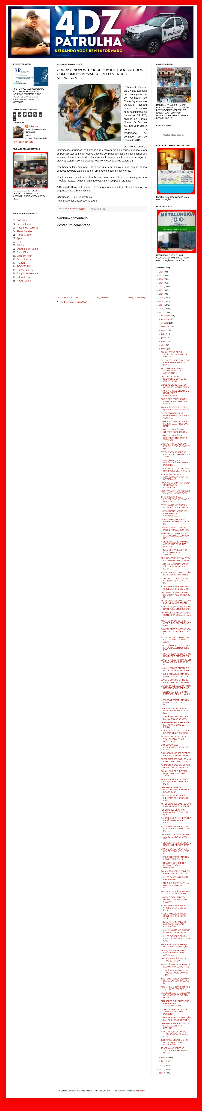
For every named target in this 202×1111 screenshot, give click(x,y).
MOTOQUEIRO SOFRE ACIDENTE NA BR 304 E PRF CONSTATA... (176, 844)
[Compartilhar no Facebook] (101, 208)
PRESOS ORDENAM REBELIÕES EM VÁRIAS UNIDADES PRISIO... (175, 724)
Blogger (141, 1091)
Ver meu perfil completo (23, 142)
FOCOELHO (24, 266)
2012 (161, 1073)
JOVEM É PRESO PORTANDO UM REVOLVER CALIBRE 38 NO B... (176, 662)
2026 (161, 272)
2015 (161, 312)
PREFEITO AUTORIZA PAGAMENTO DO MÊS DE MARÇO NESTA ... (173, 379)
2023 (161, 283)
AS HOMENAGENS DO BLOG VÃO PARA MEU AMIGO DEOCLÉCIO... (174, 739)
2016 (161, 309)
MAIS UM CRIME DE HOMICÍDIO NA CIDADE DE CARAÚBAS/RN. (175, 393)
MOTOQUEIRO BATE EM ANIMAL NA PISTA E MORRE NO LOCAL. (175, 885)
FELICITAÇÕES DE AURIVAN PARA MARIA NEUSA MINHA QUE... (174, 812)
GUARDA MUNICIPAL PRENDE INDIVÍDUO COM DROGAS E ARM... (174, 798)
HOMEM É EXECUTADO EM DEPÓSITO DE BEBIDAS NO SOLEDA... (174, 899)
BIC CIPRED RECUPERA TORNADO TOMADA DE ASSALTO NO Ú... (172, 370)
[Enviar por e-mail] (92, 208)
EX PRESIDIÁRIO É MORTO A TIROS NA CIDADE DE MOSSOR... (174, 1011)
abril (163, 345)
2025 (161, 275)
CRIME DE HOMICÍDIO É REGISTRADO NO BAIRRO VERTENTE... (174, 438)
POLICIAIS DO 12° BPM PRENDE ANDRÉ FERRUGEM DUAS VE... (175, 837)
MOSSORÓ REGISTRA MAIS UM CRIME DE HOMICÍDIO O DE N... (175, 702)
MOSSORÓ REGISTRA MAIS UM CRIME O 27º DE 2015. (175, 858)
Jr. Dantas (72, 209)
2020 (161, 294)
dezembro (165, 316)
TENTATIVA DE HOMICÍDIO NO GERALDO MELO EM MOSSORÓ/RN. (174, 1042)
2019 (161, 298)
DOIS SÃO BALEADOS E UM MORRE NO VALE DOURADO (175, 529)
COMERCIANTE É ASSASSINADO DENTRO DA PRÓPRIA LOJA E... (176, 631)
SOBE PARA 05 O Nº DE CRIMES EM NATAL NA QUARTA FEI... (175, 492)
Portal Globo (24, 234)
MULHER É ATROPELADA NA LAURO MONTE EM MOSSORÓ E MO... (176, 938)
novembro (165, 319)
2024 (161, 279)
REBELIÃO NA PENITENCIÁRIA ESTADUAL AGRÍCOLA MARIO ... (175, 694)
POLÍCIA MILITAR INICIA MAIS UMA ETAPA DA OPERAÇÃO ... (175, 945)
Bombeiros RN (25, 270)
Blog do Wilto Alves (28, 273)
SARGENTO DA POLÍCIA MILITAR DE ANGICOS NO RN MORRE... (176, 766)
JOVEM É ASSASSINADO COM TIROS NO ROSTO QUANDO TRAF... (174, 972)
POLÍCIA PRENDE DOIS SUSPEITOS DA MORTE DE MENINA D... (174, 354)
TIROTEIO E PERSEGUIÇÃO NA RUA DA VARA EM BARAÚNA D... (175, 981)
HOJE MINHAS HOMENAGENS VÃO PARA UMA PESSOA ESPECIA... (174, 566)
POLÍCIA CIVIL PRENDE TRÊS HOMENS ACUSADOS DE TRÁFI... (174, 773)
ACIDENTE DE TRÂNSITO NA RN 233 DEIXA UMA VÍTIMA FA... (175, 892)
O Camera (22, 220)
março (164, 349)
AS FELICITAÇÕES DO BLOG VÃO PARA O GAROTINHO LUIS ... (176, 760)
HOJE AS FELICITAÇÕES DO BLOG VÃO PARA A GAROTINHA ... (173, 865)
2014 (161, 1066)
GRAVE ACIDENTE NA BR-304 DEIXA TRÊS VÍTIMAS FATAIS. (175, 386)
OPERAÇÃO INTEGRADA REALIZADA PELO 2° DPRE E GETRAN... (175, 415)
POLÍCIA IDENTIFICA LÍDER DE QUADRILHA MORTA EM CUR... (176, 408)
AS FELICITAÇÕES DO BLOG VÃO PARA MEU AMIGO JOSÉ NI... (176, 602)
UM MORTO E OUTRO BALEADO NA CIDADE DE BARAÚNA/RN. (175, 470)
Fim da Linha (24, 224)
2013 (161, 1069)
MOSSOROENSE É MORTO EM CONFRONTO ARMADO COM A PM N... (175, 828)
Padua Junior (24, 280)
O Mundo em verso (27, 248)
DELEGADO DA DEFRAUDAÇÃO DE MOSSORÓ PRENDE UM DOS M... (175, 995)
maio (163, 341)
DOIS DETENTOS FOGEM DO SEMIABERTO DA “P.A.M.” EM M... (175, 851)
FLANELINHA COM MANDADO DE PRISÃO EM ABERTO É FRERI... (176, 820)
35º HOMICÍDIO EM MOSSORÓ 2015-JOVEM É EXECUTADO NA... (175, 536)
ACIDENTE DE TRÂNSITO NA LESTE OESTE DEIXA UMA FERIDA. (174, 401)
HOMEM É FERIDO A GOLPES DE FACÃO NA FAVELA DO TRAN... (175, 966)
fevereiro (165, 1057)
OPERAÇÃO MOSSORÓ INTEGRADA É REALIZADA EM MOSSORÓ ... (175, 462)
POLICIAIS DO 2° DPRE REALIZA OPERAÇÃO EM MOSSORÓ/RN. (175, 485)
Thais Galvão (24, 231)
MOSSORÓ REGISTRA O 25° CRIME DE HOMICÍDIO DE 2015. (173, 916)
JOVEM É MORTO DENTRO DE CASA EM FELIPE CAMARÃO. (175, 681)
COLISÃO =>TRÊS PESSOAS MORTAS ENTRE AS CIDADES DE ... (175, 446)
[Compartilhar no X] (98, 208)
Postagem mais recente (68, 297)
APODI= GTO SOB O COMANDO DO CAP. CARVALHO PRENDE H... (175, 595)
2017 (161, 305)
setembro (165, 327)
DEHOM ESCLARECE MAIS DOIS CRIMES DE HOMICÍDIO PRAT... (175, 362)
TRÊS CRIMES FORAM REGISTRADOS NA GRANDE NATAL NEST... (175, 499)
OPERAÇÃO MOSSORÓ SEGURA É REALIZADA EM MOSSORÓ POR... (175, 648)
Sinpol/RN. (23, 252)
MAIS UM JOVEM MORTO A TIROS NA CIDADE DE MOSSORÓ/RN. (176, 608)
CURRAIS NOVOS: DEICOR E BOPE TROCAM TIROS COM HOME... (174, 423)
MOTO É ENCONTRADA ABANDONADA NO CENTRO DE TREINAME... (174, 477)
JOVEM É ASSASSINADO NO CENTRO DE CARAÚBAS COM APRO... (175, 454)
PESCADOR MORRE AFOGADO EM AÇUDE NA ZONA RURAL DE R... (175, 781)
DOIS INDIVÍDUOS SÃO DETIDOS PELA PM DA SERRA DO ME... (175, 754)
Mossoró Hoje (24, 256)
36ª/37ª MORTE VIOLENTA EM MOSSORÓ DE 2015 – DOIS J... (176, 506)
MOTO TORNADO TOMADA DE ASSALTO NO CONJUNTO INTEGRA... (174, 544)
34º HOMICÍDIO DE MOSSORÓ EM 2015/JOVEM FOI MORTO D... (175, 580)
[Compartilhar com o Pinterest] (104, 208)
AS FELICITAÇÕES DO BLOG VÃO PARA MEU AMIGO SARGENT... (176, 805)
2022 (161, 287)
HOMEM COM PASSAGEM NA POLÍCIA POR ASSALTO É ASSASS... (174, 552)
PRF (19, 241)
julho (163, 334)
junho (164, 338)
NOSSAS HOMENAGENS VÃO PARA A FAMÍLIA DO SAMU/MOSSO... (174, 513)
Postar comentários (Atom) (75, 302)
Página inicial (102, 297)
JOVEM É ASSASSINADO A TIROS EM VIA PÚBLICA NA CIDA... (176, 717)
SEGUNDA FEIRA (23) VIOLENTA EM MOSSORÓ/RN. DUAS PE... (175, 559)
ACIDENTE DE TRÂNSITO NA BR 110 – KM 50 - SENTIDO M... (175, 988)
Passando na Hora (27, 227)
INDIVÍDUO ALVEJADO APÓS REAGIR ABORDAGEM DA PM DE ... (175, 521)
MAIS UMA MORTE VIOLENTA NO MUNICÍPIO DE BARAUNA (175, 931)
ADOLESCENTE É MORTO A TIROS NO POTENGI (173, 960)
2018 (161, 301)
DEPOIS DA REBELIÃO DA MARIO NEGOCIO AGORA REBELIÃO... (176, 687)
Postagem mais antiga (136, 297)
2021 (161, 290)
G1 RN (20, 245)
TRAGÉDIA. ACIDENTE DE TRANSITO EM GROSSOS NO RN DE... (175, 1050)
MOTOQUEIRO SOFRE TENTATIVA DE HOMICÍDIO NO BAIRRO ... (176, 732)
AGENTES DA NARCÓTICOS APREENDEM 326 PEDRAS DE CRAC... (176, 623)
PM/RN (21, 263)
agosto (164, 330)
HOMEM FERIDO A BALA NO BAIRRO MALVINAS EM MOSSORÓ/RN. (173, 924)
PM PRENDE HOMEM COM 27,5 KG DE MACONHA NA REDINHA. (175, 1026)
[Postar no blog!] (95, 208)
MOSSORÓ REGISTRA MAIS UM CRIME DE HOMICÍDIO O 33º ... (175, 588)
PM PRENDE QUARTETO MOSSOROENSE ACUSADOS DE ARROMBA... (175, 789)
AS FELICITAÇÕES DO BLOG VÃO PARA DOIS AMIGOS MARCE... (176, 573)
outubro (164, 323)
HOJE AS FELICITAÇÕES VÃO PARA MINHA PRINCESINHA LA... (174, 710)
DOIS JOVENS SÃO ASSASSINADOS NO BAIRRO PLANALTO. (175, 747)
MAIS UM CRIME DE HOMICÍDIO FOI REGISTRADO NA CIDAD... (175, 669)
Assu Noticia (24, 259)
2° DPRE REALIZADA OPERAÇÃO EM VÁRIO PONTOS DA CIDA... (176, 1019)
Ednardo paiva (25, 277)
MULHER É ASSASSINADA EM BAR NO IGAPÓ (174, 878)
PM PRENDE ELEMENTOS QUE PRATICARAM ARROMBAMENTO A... (175, 1003)
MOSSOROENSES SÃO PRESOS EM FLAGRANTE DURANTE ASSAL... (175, 639)
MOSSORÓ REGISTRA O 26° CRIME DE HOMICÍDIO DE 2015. (173, 908)
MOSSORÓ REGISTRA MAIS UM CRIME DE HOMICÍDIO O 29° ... (175, 675)
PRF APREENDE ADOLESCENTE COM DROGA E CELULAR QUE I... (176, 615)
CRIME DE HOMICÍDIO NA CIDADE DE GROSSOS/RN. (174, 431)
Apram (20, 238)
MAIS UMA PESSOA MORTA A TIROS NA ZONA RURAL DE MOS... (174, 1034)
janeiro (164, 1061)
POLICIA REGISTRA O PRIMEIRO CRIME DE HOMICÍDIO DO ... (175, 872)
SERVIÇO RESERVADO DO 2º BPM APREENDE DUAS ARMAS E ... (174, 952)
